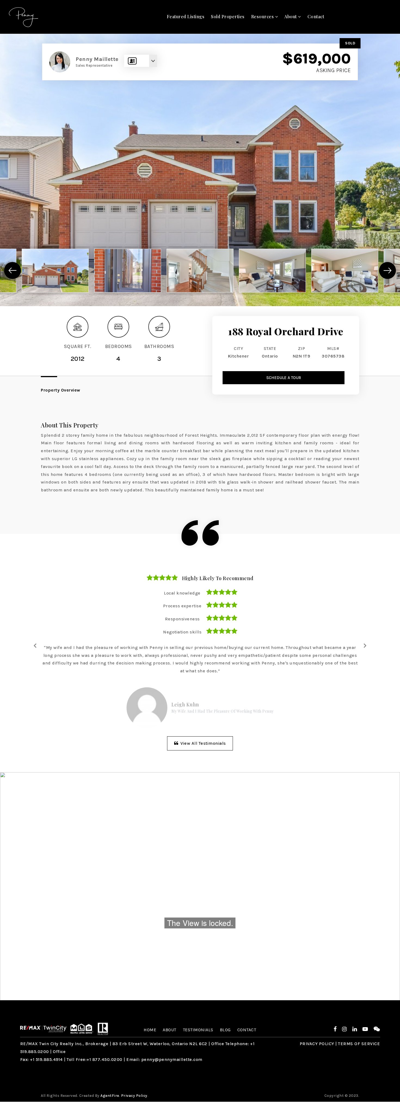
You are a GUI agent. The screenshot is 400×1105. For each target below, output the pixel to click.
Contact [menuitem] (315, 16)
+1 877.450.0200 (104, 1059)
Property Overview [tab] (60, 390)
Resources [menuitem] (263, 16)
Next (364, 645)
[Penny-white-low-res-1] (24, 16)
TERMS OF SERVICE (359, 1043)
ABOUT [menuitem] (169, 1029)
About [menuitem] (291, 16)
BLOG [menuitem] (225, 1029)
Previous (35, 645)
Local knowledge (182, 593)
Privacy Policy (134, 1095)
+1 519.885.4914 (46, 1059)
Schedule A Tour (283, 377)
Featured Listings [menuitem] (186, 16)
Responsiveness (182, 618)
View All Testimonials (202, 743)
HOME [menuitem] (150, 1029)
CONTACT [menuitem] (246, 1029)
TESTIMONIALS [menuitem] (198, 1029)
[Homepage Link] (43, 1028)
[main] (200, 517)
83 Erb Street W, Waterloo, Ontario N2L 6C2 (159, 1043)
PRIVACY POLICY (317, 1043)
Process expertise (182, 605)
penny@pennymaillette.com (171, 1059)
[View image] (55, 270)
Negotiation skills (182, 632)
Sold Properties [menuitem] (228, 16)
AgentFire (109, 1095)
